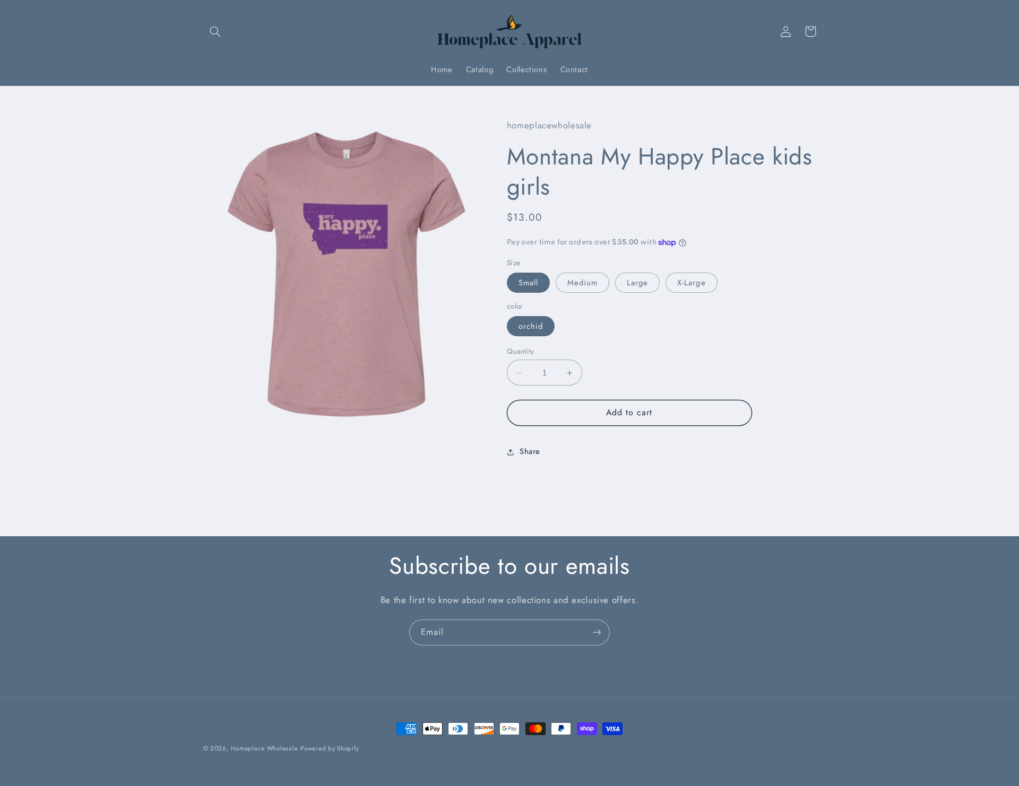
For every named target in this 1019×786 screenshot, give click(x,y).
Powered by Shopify (329, 748)
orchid (531, 326)
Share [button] (530, 452)
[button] (215, 31)
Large (637, 283)
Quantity (520, 351)
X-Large (691, 283)
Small (528, 283)
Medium (582, 283)
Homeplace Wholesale (264, 748)
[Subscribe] (597, 632)
